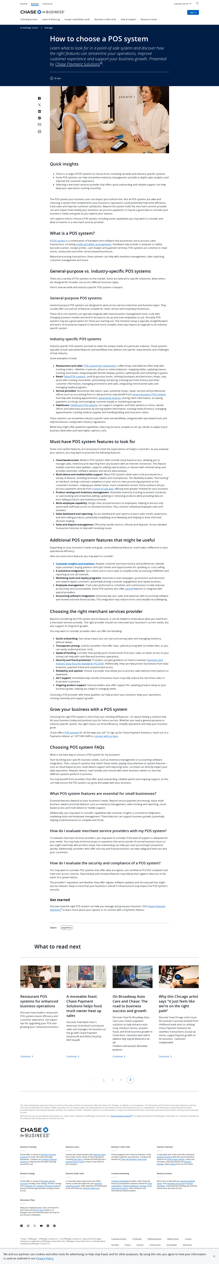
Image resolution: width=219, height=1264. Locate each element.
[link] (21, 1226)
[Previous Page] (94, 1079)
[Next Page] (130, 1079)
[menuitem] (183, 4)
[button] (214, 1256)
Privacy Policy (44, 1258)
